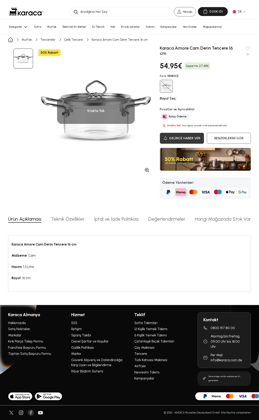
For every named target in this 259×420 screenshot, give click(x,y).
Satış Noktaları (19, 329)
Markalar (14, 335)
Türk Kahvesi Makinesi (150, 360)
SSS (74, 323)
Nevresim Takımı (146, 372)
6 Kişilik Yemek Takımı (150, 335)
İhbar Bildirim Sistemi (87, 371)
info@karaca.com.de (226, 360)
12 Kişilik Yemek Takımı (150, 329)
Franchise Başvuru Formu (27, 348)
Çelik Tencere (73, 39)
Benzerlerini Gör (229, 138)
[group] (23, 58)
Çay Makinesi (144, 348)
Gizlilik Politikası (82, 348)
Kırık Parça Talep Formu (25, 341)
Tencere (140, 354)
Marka (76, 354)
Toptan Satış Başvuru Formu (29, 354)
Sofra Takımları (145, 323)
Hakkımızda (17, 323)
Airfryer (140, 366)
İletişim (76, 329)
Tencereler (47, 39)
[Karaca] (26, 11)
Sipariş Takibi (81, 335)
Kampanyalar (144, 378)
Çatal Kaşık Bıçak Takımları (154, 341)
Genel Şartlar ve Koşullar (90, 341)
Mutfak (27, 39)
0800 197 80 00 (223, 328)
